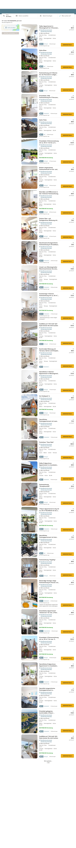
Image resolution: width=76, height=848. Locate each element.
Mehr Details (67, 45)
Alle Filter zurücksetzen (9, 33)
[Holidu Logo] (8, 11)
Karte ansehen (11, 27)
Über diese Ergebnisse (6, 22)
